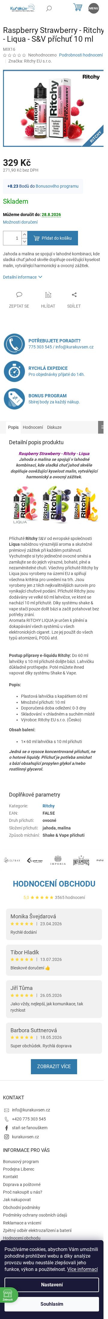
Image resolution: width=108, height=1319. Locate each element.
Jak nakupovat (17, 1199)
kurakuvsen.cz (25, 1136)
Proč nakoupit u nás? (22, 1192)
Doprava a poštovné (21, 1184)
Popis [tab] (13, 427)
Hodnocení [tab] (33, 427)
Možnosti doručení (20, 222)
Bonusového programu (57, 186)
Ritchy (49, 805)
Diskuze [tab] (54, 427)
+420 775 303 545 (29, 1119)
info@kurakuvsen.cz (31, 1109)
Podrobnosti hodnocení (81, 55)
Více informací (82, 1269)
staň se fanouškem (29, 1127)
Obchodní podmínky (21, 1207)
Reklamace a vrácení (22, 1222)
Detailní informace (20, 277)
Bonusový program (21, 1161)
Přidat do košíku (57, 238)
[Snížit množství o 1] (24, 241)
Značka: (30, 61)
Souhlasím (51, 1304)
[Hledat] (49, 8)
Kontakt (10, 1176)
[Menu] (93, 8)
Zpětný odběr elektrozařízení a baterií (37, 1230)
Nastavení (52, 1285)
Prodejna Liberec (18, 1169)
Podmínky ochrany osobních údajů (35, 1215)
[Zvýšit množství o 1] (24, 234)
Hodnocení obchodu (54, 883)
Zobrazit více (54, 1066)
